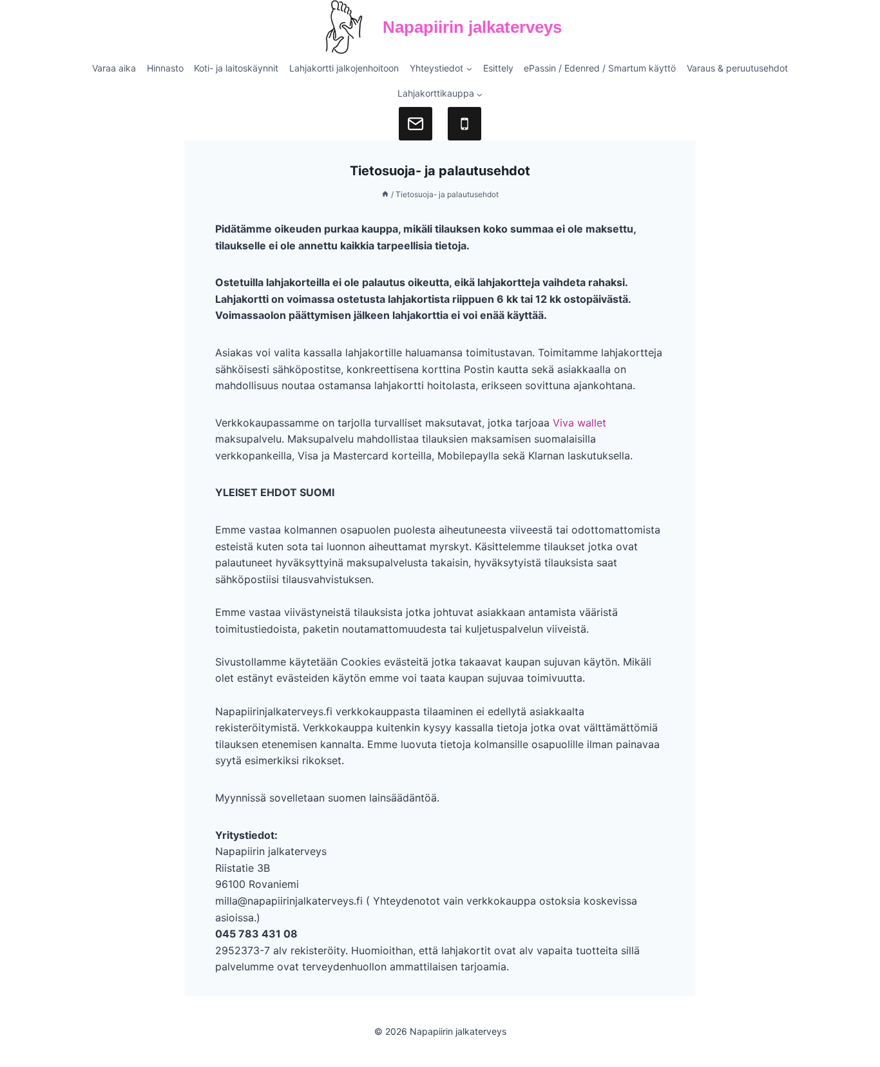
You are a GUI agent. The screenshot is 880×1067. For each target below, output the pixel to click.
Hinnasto (165, 67)
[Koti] (385, 194)
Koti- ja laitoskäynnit (236, 67)
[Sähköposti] (415, 123)
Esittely (498, 67)
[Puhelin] (464, 123)
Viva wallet (579, 422)
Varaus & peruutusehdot (737, 67)
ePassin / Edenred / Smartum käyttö (600, 67)
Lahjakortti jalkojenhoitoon (344, 67)
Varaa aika (114, 67)
